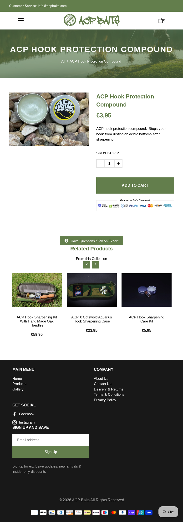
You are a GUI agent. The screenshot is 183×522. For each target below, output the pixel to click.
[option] (49, 119)
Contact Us (103, 384)
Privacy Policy (105, 400)
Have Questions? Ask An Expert (94, 241)
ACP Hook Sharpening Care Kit (146, 319)
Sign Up (51, 452)
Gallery (18, 389)
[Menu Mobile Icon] (21, 20)
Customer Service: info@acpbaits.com (38, 6)
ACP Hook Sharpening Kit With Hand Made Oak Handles (37, 321)
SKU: (100, 153)
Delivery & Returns (108, 389)
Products (19, 384)
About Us (101, 378)
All (63, 61)
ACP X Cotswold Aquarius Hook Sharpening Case (91, 319)
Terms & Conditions (109, 394)
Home (17, 378)
